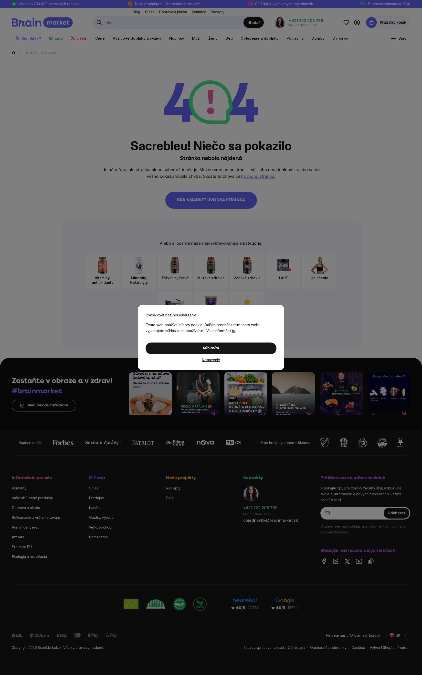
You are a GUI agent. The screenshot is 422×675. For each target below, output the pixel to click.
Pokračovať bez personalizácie (171, 315)
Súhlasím (211, 348)
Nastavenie (211, 360)
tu (233, 330)
